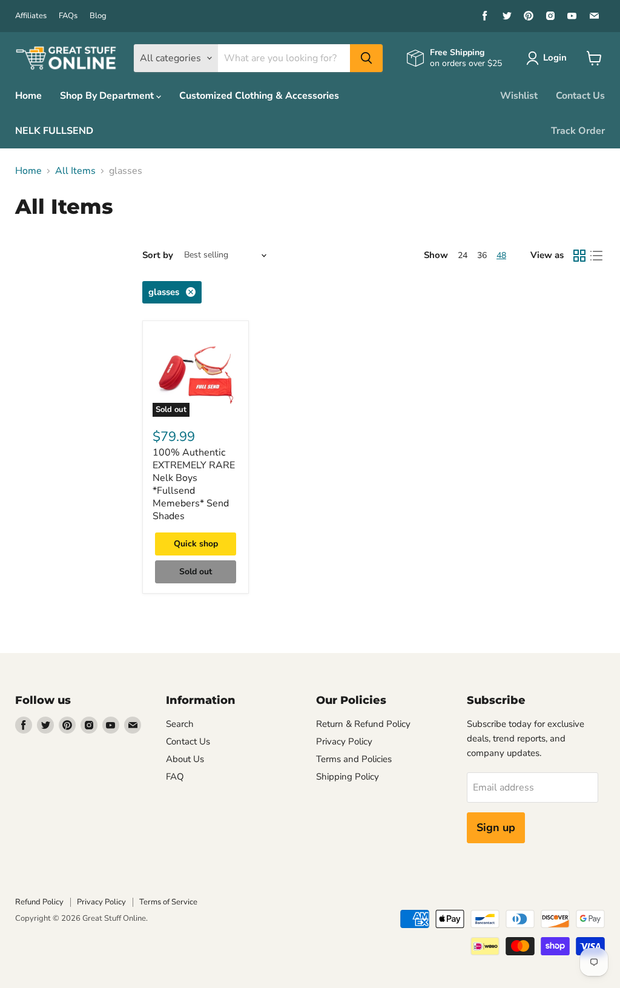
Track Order (578, 131)
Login (555, 57)
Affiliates (31, 16)
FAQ (175, 777)
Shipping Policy (347, 777)
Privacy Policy (344, 741)
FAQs (68, 16)
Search (180, 724)
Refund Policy (39, 902)
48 (501, 255)
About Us (185, 759)
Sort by (157, 255)
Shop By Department (108, 95)
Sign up (496, 827)
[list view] (596, 255)
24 (462, 255)
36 (482, 255)
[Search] (366, 58)
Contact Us (580, 95)
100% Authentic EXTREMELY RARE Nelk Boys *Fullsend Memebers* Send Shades (194, 484)
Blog (98, 16)
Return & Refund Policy (363, 724)
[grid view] (579, 255)
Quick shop (196, 543)
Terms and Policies (354, 759)
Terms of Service (168, 902)
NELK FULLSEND (54, 131)
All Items (75, 170)
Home (28, 95)
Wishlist (519, 95)
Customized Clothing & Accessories (259, 95)
